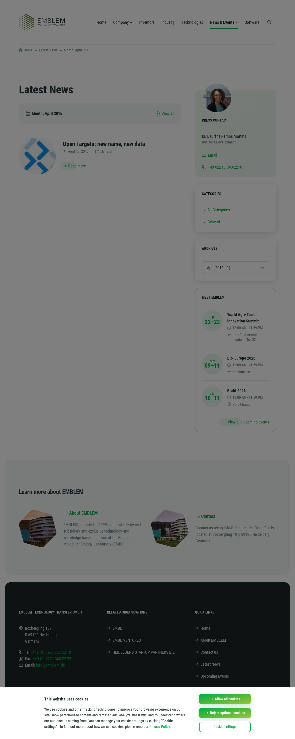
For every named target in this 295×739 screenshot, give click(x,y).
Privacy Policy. (160, 726)
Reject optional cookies (227, 713)
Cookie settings (224, 726)
